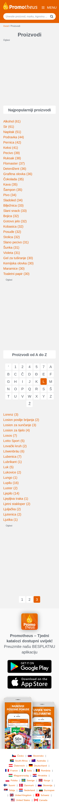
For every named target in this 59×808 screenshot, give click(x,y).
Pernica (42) (12, 142)
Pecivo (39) (11, 153)
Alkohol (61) (12, 121)
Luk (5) (8, 467)
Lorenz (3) (10, 414)
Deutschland (40, 765)
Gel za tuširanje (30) (18, 258)
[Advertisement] (29, 71)
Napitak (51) (12, 132)
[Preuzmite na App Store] (29, 682)
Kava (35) (10, 184)
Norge (47, 780)
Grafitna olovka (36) (17, 174)
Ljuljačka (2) (12, 509)
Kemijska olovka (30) (18, 263)
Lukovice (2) (12, 472)
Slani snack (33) (15, 211)
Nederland (29, 790)
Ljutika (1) (10, 519)
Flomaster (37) (14, 163)
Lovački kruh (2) (15, 446)
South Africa (21, 760)
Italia (29, 770)
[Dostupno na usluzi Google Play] (29, 666)
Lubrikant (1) (12, 462)
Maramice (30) (14, 268)
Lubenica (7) (12, 456)
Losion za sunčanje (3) (19, 425)
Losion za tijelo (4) (16, 430)
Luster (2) (10, 488)
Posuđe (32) (12, 232)
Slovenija (47, 785)
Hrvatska (42, 775)
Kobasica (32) (13, 226)
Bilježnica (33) (13, 205)
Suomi (12, 785)
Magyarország (21, 775)
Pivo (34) (9, 195)
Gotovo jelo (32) (15, 221)
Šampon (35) (12, 189)
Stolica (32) (11, 237)
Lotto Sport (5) (14, 441)
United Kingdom (23, 795)
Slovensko (38, 755)
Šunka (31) (11, 247)
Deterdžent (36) (14, 168)
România (45, 770)
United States (23, 800)
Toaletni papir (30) (16, 274)
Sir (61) (8, 126)
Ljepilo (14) (11, 493)
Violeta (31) (11, 253)
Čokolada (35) (13, 179)
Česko (20, 755)
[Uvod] (20, 5)
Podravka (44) (13, 137)
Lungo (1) (10, 477)
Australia (41, 760)
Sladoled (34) (13, 200)
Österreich (19, 765)
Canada (43, 800)
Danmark (29, 785)
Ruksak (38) (12, 158)
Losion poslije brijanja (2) (21, 420)
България (49, 790)
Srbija (12, 790)
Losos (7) (10, 435)
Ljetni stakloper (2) (16, 504)
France (14, 770)
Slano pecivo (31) (16, 242)
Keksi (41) (10, 147)
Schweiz (45, 795)
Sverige (31, 780)
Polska (14, 780)
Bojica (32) (11, 216)
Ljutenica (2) (12, 514)
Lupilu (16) (11, 483)
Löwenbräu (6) (13, 451)
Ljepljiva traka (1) (15, 498)
